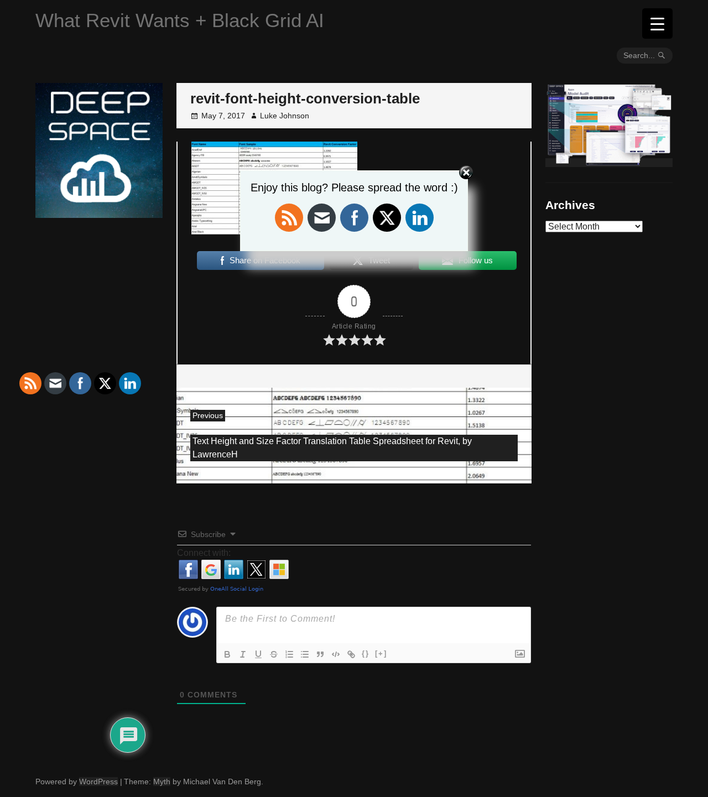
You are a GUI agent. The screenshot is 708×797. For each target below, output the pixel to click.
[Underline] (258, 654)
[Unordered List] (305, 654)
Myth (161, 781)
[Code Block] (335, 654)
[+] (381, 653)
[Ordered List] (289, 654)
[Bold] (227, 654)
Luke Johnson (284, 115)
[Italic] (243, 654)
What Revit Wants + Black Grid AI (179, 20)
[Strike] (274, 654)
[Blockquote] (320, 654)
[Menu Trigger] (657, 23)
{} (365, 653)
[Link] (351, 654)
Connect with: (204, 553)
